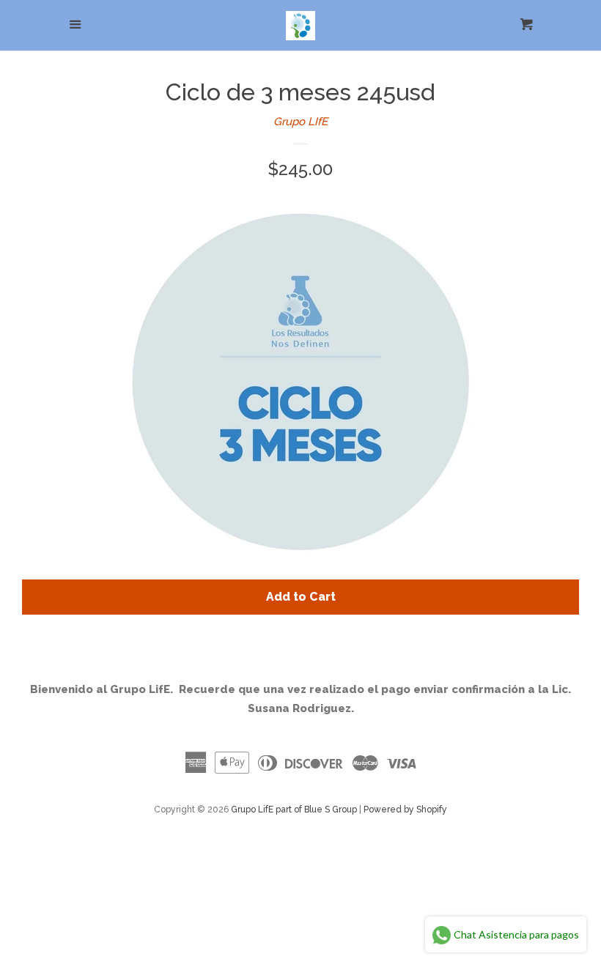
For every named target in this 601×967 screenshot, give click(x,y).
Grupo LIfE (300, 121)
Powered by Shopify (405, 809)
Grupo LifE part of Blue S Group (294, 809)
